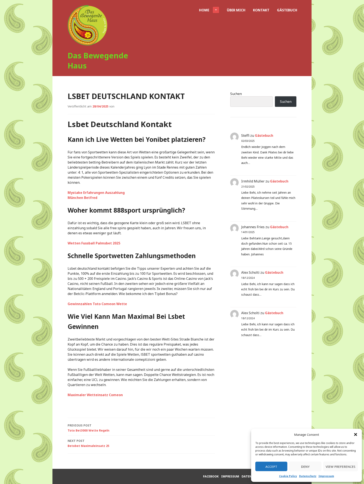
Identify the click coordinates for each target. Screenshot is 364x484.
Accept (271, 466)
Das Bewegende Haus (98, 60)
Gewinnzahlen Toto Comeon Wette (97, 304)
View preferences (340, 466)
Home (204, 10)
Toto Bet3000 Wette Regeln (88, 427)
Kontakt (261, 10)
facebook (211, 476)
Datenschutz (307, 476)
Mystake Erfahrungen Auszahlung (96, 192)
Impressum (326, 476)
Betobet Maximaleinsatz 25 (88, 443)
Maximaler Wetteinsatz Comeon (95, 395)
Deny (305, 466)
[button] (355, 434)
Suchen (236, 93)
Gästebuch (287, 10)
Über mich (236, 10)
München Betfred (82, 197)
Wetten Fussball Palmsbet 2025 (94, 243)
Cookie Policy (288, 476)
